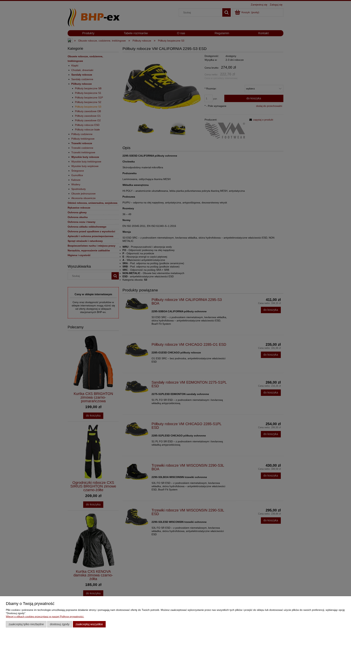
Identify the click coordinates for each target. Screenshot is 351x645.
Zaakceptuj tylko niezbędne (26, 624)
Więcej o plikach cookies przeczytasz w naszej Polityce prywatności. (45, 616)
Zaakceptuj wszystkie (89, 624)
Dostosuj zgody (59, 624)
